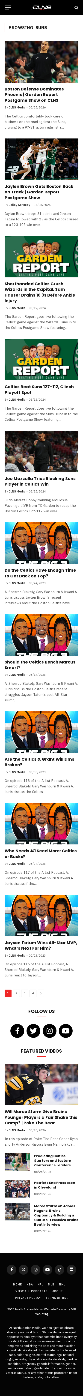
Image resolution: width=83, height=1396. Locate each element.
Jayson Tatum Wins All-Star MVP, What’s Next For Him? (41, 945)
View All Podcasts (31, 1291)
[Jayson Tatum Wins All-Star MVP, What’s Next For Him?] (41, 915)
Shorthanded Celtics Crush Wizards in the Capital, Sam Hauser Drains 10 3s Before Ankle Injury (40, 292)
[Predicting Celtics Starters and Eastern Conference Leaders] (17, 1162)
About (57, 1291)
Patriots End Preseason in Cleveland (54, 1185)
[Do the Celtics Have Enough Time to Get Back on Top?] (41, 543)
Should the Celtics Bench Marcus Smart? (40, 664)
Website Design (55, 1309)
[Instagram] (49, 1031)
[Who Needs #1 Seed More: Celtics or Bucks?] (41, 823)
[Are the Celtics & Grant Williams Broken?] (41, 732)
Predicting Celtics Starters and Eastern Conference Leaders (52, 1161)
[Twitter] (33, 1031)
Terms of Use (57, 1298)
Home (17, 1284)
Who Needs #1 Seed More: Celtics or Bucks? (41, 853)
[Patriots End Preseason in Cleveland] (17, 1189)
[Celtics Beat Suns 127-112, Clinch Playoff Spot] (41, 359)
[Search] (76, 7)
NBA (30, 1284)
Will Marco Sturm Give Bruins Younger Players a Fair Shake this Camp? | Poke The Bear (41, 1117)
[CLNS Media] (41, 7)
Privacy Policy (28, 1298)
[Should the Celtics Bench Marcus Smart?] (41, 635)
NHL (62, 1284)
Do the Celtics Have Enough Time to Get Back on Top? (40, 573)
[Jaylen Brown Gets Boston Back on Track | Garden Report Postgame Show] (41, 159)
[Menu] (8, 7)
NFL (41, 1284)
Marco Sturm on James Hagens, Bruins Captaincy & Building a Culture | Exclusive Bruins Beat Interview (56, 1215)
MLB (51, 1284)
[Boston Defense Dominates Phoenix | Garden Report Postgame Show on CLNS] (41, 62)
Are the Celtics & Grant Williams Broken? (39, 762)
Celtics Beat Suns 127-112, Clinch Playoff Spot (39, 389)
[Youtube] (66, 1031)
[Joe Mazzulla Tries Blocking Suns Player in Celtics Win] (41, 451)
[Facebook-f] (17, 1031)
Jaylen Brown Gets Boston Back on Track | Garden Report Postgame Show (39, 192)
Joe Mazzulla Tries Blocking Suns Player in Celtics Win (40, 481)
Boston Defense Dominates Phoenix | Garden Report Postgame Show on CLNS (34, 94)
